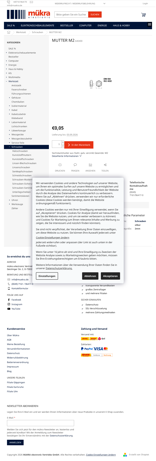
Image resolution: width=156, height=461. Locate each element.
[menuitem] (11, 25)
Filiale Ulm (12, 391)
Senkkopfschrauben (22, 171)
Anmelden (15, 442)
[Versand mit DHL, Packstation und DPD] (93, 338)
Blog (9, 371)
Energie (12, 64)
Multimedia (14, 77)
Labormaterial (19, 122)
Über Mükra (13, 335)
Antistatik (16, 85)
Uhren (15, 200)
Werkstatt (13, 81)
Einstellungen (47, 276)
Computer (14, 60)
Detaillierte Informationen (65, 156)
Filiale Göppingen (16, 382)
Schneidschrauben (22, 175)
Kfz (10, 73)
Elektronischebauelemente (22, 52)
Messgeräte (18, 134)
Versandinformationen (18, 348)
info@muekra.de (20, 279)
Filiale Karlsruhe (15, 386)
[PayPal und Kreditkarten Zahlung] (97, 352)
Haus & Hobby (16, 69)
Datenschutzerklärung (61, 435)
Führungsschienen (21, 93)
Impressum (13, 366)
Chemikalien (18, 101)
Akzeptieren (110, 276)
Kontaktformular (20, 288)
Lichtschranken (19, 126)
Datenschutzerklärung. (59, 268)
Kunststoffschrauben (23, 159)
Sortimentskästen (20, 195)
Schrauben (17, 146)
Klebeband (17, 118)
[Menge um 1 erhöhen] (62, 142)
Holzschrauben (20, 150)
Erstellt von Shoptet (139, 454)
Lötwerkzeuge (19, 130)
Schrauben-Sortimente (23, 187)
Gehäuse (16, 97)
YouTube (16, 308)
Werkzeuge (17, 204)
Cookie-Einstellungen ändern (52, 237)
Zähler (15, 208)
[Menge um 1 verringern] (62, 146)
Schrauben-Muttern (22, 179)
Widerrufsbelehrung (17, 357)
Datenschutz (13, 353)
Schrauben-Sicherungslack (26, 183)
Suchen (95, 14)
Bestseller (14, 56)
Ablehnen (90, 276)
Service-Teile (18, 142)
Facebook (16, 299)
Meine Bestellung (16, 344)
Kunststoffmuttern (21, 154)
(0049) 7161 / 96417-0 (22, 283)
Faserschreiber (19, 89)
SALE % (12, 48)
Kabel (14, 110)
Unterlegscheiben (21, 191)
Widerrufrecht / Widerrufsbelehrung (75, 3)
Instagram (17, 304)
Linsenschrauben (21, 167)
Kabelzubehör (19, 114)
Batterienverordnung (18, 362)
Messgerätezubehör (22, 138)
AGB (9, 339)
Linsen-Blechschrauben (24, 163)
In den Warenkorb (81, 144)
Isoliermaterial (19, 105)
